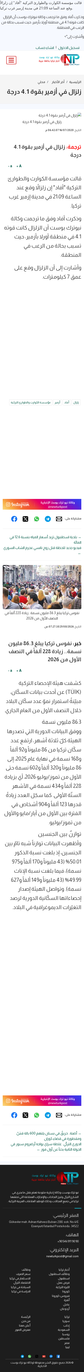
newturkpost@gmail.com (62, 1256)
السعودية (64, 1329)
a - (10, 166)
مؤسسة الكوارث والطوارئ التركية (31, 402)
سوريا (66, 1321)
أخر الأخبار (58, 82)
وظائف (26, 1269)
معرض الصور (22, 1329)
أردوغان (65, 1308)
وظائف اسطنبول (59, 1274)
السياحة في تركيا (20, 1287)
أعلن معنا (24, 1325)
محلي (41, 82)
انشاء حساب (45, 48)
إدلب (66, 1325)
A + (19, 166)
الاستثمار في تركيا (20, 1278)
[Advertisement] (42, 328)
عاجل (66, 1304)
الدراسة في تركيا (20, 1291)
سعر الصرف (23, 1274)
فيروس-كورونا (61, 1295)
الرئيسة (25, 1316)
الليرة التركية (63, 1287)
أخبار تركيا (64, 1269)
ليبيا (67, 1347)
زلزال (76, 402)
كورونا (66, 1291)
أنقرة (67, 1300)
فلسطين (64, 1338)
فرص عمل (63, 1282)
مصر (67, 1343)
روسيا (66, 1334)
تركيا (67, 1316)
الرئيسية (75, 82)
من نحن (25, 1321)
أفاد (66, 402)
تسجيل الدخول (69, 48)
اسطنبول (64, 1278)
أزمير (57, 402)
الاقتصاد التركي (21, 1282)
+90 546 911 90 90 (68, 1241)
